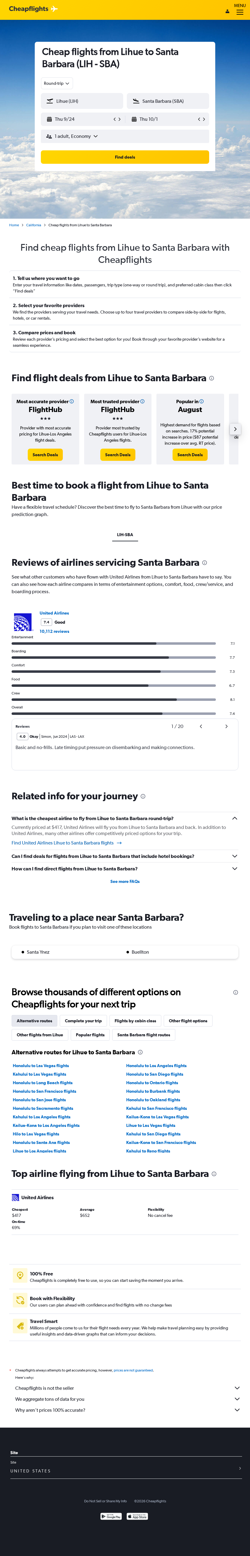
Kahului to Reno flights (148, 1151)
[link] (45, 455)
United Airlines (54, 613)
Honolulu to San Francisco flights (44, 1091)
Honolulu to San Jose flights (39, 1099)
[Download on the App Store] (137, 1517)
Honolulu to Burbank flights (153, 1091)
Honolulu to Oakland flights (153, 1099)
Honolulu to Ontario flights (152, 1082)
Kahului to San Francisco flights (156, 1108)
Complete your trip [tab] (83, 1020)
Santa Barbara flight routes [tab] (143, 1034)
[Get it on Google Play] (111, 1517)
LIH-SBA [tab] (125, 534)
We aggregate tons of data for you (49, 1399)
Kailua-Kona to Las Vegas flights (157, 1116)
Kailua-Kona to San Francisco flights (161, 1142)
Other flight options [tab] (188, 1020)
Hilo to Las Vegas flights (36, 1133)
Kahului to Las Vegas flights (39, 1074)
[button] (79, 119)
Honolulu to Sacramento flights (43, 1108)
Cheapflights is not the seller (44, 1388)
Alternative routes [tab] (34, 1020)
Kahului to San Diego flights (153, 1133)
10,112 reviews (54, 631)
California (33, 225)
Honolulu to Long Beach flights (43, 1082)
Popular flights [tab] (90, 1034)
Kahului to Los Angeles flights (41, 1116)
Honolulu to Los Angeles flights (156, 1065)
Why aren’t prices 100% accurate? (50, 1410)
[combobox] (57, 83)
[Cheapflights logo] (28, 9)
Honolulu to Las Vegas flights (41, 1065)
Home (14, 225)
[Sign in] (227, 12)
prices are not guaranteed (133, 1370)
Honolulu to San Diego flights (154, 1074)
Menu (240, 5)
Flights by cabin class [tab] (135, 1020)
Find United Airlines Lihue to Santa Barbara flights (63, 843)
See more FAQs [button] (125, 881)
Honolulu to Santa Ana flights (41, 1142)
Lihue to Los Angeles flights (39, 1151)
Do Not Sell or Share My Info (105, 1501)
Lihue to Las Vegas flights (150, 1125)
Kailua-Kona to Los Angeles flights (46, 1125)
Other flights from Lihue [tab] (40, 1034)
